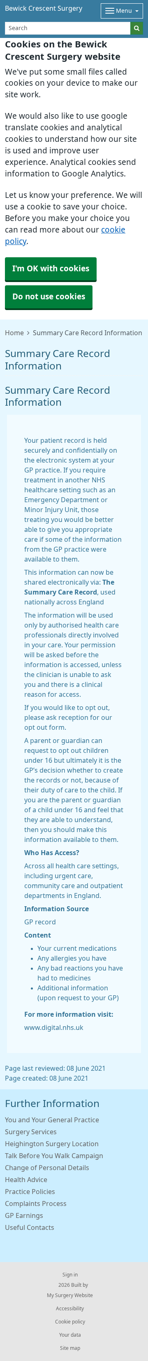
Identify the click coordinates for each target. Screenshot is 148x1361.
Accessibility (70, 1308)
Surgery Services (31, 1131)
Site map (70, 1348)
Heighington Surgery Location (52, 1143)
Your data (70, 1335)
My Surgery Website (70, 1295)
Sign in (70, 1274)
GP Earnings (24, 1215)
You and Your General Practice (52, 1120)
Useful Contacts (29, 1227)
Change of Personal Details (47, 1167)
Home (14, 332)
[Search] (136, 28)
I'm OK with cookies (50, 269)
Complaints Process (36, 1203)
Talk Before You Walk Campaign (54, 1155)
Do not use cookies (48, 297)
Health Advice (26, 1179)
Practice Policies (30, 1191)
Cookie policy (70, 1321)
